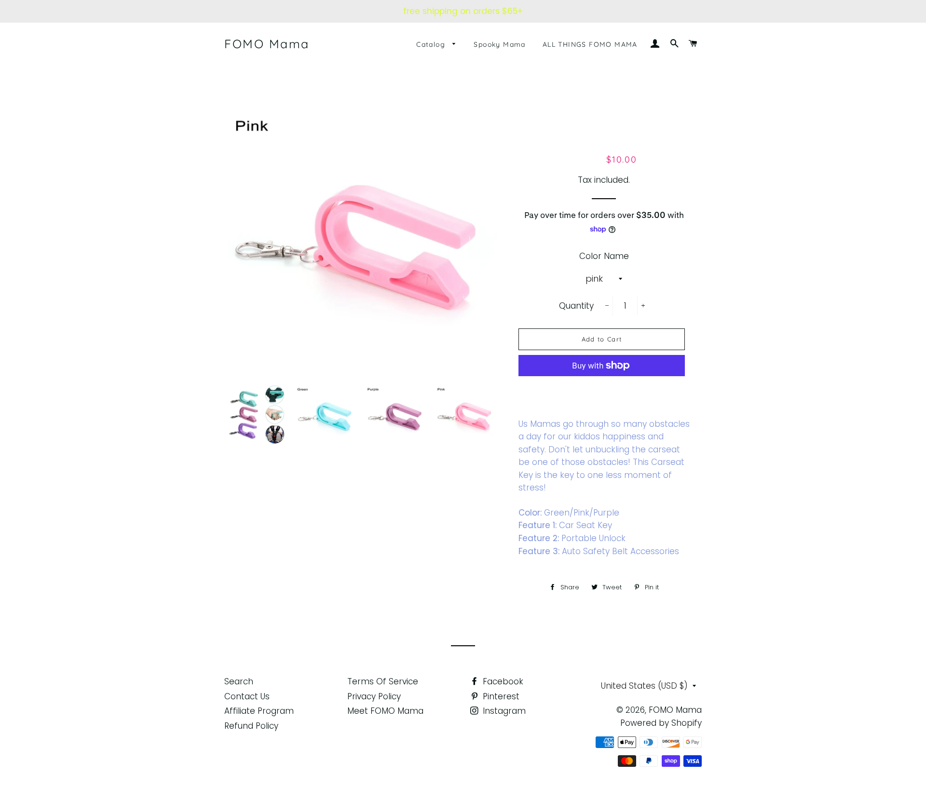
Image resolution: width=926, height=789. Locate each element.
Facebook (501, 681)
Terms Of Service (382, 681)
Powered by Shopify (661, 723)
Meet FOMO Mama (385, 711)
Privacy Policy (374, 696)
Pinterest (499, 696)
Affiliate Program (259, 711)
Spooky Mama (499, 44)
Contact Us (247, 696)
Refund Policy (251, 726)
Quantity (576, 306)
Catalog (432, 44)
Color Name (604, 256)
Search (238, 681)
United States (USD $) (644, 686)
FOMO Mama (267, 43)
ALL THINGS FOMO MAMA (590, 44)
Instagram (503, 711)
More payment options (601, 388)
